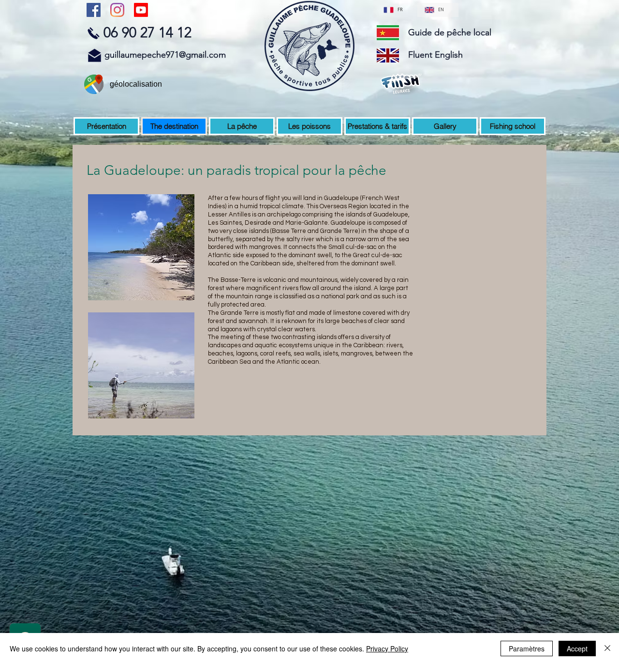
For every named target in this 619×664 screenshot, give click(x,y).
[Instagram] (117, 10)
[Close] (607, 648)
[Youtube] (141, 10)
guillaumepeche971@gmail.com (165, 54)
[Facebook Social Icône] (94, 10)
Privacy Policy (387, 648)
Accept (577, 648)
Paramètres (527, 648)
